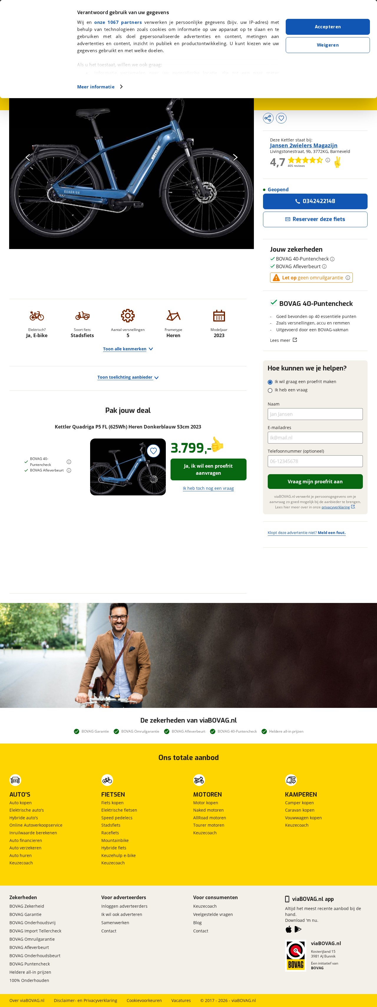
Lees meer (280, 340)
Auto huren (20, 855)
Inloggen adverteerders (124, 906)
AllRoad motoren (209, 817)
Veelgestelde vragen (213, 914)
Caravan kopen (300, 810)
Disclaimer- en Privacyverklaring (85, 1000)
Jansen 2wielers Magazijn (304, 145)
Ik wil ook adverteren (121, 914)
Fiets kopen (112, 802)
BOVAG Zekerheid (26, 906)
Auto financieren (25, 840)
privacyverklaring (336, 507)
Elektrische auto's (26, 810)
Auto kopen (20, 802)
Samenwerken (115, 922)
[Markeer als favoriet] (153, 451)
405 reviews (296, 166)
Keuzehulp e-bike (118, 855)
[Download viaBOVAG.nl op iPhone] (288, 930)
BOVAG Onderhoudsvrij (32, 922)
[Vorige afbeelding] (27, 157)
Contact (108, 931)
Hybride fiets (113, 848)
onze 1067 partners (118, 22)
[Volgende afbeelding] (235, 157)
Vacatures (181, 1000)
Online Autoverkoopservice (35, 825)
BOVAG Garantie (25, 914)
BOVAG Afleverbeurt (29, 947)
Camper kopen (299, 802)
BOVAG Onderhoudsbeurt (34, 955)
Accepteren (328, 27)
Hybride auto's (23, 817)
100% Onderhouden (29, 980)
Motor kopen (205, 802)
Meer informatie (96, 87)
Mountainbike (115, 840)
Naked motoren (208, 810)
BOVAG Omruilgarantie (32, 939)
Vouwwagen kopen (303, 817)
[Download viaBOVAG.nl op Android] (298, 930)
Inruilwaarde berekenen (33, 832)
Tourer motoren (208, 825)
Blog (197, 922)
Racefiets (110, 832)
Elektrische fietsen (119, 810)
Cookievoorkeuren (144, 1000)
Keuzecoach (21, 863)
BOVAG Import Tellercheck (35, 931)
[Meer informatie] (69, 462)
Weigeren (328, 45)
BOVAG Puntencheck (29, 964)
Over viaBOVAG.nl (26, 1000)
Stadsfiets (110, 825)
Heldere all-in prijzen (30, 972)
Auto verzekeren (25, 848)
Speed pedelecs (117, 817)
